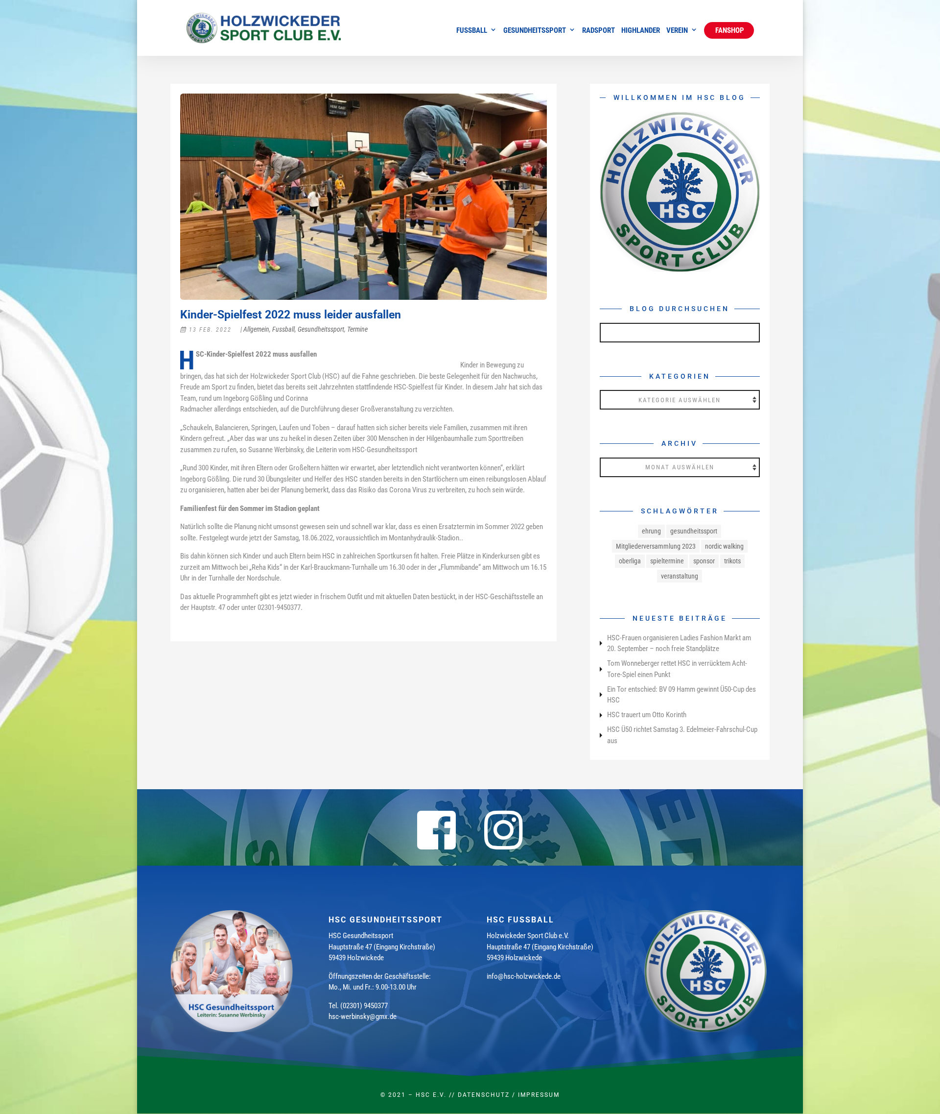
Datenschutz (484, 1094)
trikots (732, 561)
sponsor (704, 561)
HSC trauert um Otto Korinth (646, 714)
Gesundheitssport (534, 31)
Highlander (640, 31)
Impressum (539, 1094)
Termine (357, 329)
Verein (677, 31)
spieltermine (667, 561)
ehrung (651, 531)
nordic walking (724, 546)
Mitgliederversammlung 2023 (656, 546)
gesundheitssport (693, 531)
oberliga (630, 561)
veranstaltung (679, 576)
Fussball (471, 31)
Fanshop (729, 30)
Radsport (598, 31)
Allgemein (256, 329)
